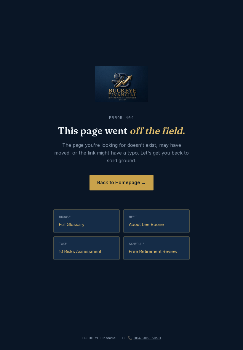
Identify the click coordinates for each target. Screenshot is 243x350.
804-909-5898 (147, 338)
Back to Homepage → (121, 182)
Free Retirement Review (153, 248)
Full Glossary (71, 221)
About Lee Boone (146, 221)
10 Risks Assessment (80, 248)
